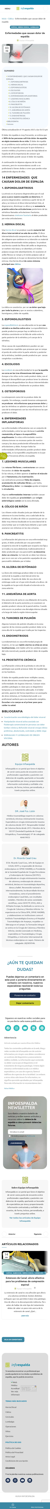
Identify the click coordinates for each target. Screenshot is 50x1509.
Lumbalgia (34, 27)
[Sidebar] (3, 456)
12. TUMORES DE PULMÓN (19, 113)
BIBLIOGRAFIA (12, 121)
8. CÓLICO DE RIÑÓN (17, 101)
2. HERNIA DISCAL (16, 84)
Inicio (4, 18)
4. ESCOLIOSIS (14, 90)
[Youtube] (25, 1028)
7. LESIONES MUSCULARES (19, 99)
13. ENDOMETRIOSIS (17, 116)
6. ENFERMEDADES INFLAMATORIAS (23, 96)
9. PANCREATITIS (15, 104)
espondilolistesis (11, 325)
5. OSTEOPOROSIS (16, 93)
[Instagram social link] (22, 2)
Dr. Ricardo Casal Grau (25, 858)
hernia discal (11, 230)
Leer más (25, 1315)
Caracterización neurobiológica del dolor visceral (24, 717)
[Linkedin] (33, 1028)
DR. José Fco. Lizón (25, 811)
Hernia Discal (23, 27)
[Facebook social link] (19, 2)
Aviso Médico (9, 1088)
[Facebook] (8, 1028)
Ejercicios (17, 1273)
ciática (17, 264)
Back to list (25, 1234)
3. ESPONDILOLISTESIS (18, 87)
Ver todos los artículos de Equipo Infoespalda (25, 1219)
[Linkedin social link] (30, 2)
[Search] (40, 8)
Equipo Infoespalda (25, 763)
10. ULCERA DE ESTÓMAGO (19, 107)
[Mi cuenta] (45, 8)
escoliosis (8, 370)
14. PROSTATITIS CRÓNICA (19, 118)
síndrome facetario (23, 215)
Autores (10, 124)
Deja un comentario (13, 1339)
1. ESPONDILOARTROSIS (18, 82)
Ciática (11, 18)
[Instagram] (16, 1028)
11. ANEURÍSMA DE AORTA (19, 110)
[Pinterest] (42, 1028)
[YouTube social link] (25, 2)
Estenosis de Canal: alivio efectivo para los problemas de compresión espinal (25, 1281)
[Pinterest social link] (27, 2)
